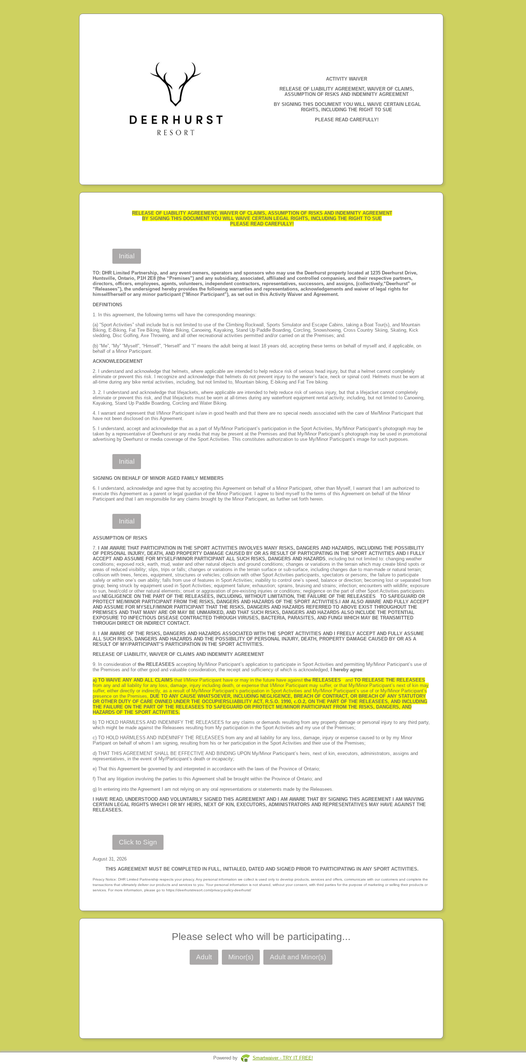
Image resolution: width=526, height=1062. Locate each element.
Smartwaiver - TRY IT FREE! (283, 1058)
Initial (127, 256)
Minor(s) (240, 957)
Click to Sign (138, 842)
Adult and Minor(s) (298, 957)
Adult (204, 957)
